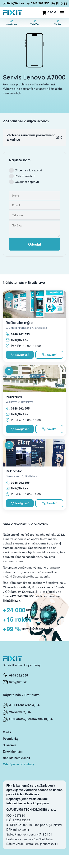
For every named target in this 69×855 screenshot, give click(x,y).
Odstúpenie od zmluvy (18, 764)
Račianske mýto (19, 322)
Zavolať (51, 355)
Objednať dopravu (27, 181)
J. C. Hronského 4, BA (24, 705)
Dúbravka (14, 471)
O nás (7, 732)
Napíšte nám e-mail (16, 758)
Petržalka (14, 397)
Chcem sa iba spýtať (28, 170)
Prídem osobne (25, 176)
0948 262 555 (20, 334)
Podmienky (11, 739)
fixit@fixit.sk (19, 340)
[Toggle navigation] (62, 13)
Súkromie (9, 745)
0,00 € (51, 12)
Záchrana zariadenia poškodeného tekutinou (31, 137)
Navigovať (22, 355)
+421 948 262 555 (22, 596)
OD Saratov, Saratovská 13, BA (30, 719)
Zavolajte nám (13, 751)
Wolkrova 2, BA (19, 712)
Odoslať (34, 244)
